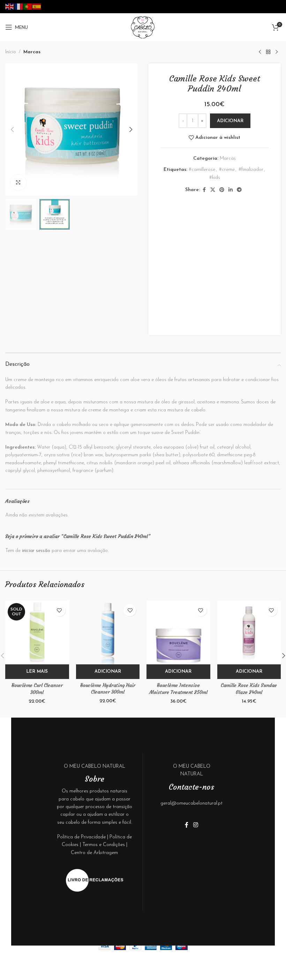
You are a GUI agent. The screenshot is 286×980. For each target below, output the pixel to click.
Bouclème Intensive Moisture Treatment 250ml (178, 688)
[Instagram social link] (195, 825)
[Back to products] (268, 52)
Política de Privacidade (81, 837)
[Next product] (276, 52)
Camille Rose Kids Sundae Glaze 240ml (249, 688)
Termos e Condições (103, 844)
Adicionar (230, 121)
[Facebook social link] (204, 190)
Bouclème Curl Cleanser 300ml (37, 688)
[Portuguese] (27, 6)
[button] (12, 129)
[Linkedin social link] (230, 190)
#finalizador (251, 169)
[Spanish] (37, 6)
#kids (214, 177)
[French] (18, 6)
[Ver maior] (18, 182)
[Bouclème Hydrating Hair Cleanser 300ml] (108, 632)
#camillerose (202, 169)
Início (10, 52)
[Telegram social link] (239, 190)
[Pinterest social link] (221, 190)
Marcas (31, 52)
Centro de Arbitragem (94, 852)
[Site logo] (143, 27)
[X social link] (212, 190)
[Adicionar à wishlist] (59, 610)
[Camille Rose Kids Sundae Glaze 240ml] (249, 632)
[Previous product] (260, 52)
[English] (9, 6)
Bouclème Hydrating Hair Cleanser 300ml (107, 688)
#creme (227, 169)
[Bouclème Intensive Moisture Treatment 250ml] (178, 632)
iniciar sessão (36, 550)
